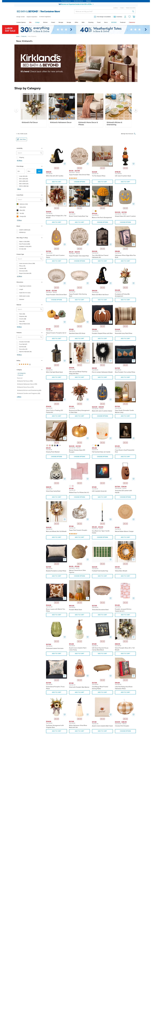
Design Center (21, 16)
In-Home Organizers (45, 16)
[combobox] (102, 11)
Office (76, 22)
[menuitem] (22, 16)
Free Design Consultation (104, 16)
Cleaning (90, 22)
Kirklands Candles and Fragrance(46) (28, 393)
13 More (19, 220)
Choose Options (79, 181)
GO (39, 171)
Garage (69, 22)
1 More (19, 189)
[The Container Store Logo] (34, 11)
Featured (122, 22)
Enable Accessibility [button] (130, 7)
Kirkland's (88, 1)
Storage (61, 22)
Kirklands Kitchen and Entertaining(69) (29, 390)
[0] (134, 17)
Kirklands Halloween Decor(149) (27, 384)
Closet (53, 22)
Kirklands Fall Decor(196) (25, 381)
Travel (99, 22)
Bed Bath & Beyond (78, 1)
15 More (19, 327)
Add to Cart (56, 181)
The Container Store (66, 1)
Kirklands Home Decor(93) (25, 387)
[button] (29, 148)
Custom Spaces (21, 22)
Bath (83, 22)
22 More (19, 276)
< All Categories (21, 373)
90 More (19, 160)
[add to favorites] (64, 163)
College (37, 22)
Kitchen (45, 22)
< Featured (20, 375)
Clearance (132, 22)
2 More (19, 396)
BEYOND (113, 22)
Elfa (30, 22)
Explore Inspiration (32, 16)
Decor (106, 22)
